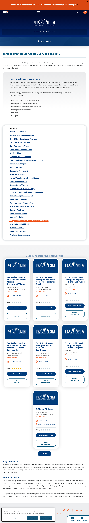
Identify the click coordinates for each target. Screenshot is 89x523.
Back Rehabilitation (18, 132)
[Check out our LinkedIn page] (77, 511)
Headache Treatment (19, 171)
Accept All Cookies (46, 518)
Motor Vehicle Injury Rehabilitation (24, 178)
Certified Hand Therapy (20, 142)
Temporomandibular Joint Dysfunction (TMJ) (29, 221)
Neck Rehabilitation (18, 181)
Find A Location (82, 520)
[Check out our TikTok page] (72, 511)
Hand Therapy (16, 167)
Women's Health (17, 228)
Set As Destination (20, 316)
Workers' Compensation (20, 235)
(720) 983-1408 (73, 293)
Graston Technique (18, 164)
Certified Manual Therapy (21, 146)
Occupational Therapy (19, 185)
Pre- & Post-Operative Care (22, 206)
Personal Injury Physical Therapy (24, 203)
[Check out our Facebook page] (64, 510)
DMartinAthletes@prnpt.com (47, 424)
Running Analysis (17, 210)
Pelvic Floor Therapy (18, 199)
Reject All (32, 518)
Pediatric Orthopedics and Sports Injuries (27, 192)
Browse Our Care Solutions (44, 32)
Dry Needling (15, 153)
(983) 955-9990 (44, 361)
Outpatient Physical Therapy (22, 189)
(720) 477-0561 (73, 359)
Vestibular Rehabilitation (20, 224)
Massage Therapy (17, 174)
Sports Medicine (17, 217)
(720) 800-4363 (15, 361)
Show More (44, 454)
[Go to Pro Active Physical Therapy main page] (44, 22)
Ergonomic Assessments (20, 157)
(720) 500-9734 (15, 295)
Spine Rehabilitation (18, 213)
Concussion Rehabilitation (21, 149)
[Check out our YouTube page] (81, 510)
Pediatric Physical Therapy (21, 196)
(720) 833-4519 (44, 295)
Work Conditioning (18, 231)
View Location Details (18, 308)
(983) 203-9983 (44, 421)
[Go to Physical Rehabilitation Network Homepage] (6, 12)
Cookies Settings (12, 518)
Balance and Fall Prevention (22, 135)
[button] (85, 12)
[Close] (52, 509)
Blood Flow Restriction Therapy (23, 139)
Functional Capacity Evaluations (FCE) (26, 160)
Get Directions (17, 291)
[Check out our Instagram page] (68, 511)
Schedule (72, 520)
